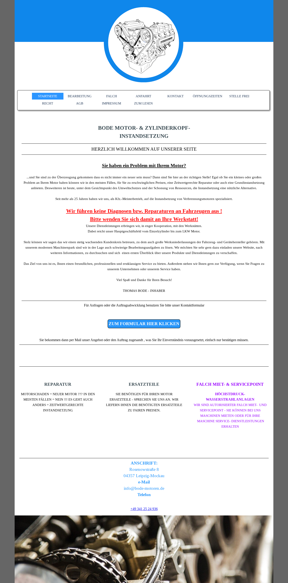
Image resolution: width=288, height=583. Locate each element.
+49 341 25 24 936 (144, 509)
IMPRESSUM (111, 103)
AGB (79, 103)
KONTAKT (175, 96)
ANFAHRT (143, 96)
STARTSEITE (47, 96)
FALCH (111, 96)
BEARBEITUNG (80, 96)
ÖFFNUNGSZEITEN (207, 96)
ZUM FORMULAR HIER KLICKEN (144, 323)
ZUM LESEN (143, 103)
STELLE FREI (239, 96)
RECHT (47, 103)
